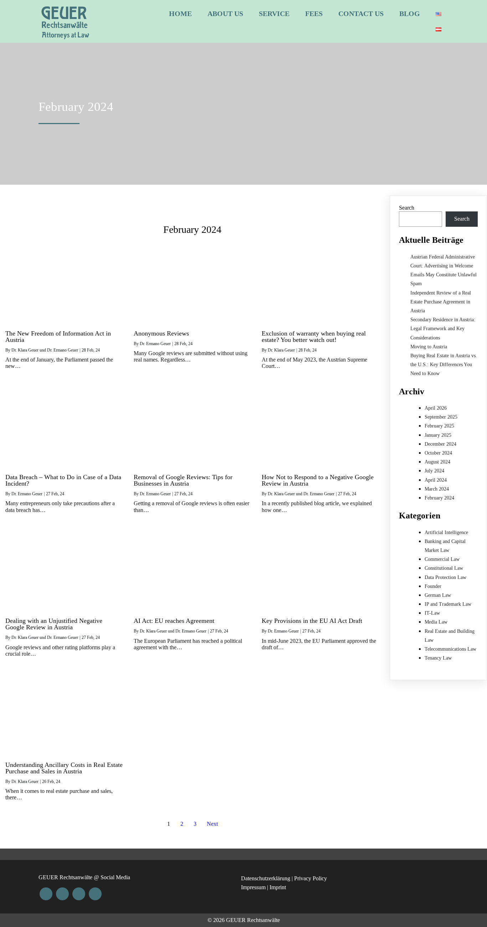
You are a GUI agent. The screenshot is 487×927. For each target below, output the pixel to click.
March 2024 (437, 489)
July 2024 (434, 470)
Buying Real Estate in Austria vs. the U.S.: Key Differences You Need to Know (443, 364)
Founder (433, 586)
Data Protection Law (445, 577)
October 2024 (438, 453)
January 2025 (438, 435)
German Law (438, 595)
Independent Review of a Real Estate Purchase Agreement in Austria (440, 301)
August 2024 (437, 462)
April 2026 (436, 408)
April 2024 (436, 480)
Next (212, 824)
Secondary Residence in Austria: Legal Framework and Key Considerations (442, 328)
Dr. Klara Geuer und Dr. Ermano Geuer (44, 350)
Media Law (436, 622)
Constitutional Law (444, 568)
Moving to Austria (428, 346)
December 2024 (440, 444)
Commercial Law (442, 559)
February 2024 (439, 498)
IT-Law (432, 613)
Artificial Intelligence (446, 532)
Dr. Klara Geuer (281, 350)
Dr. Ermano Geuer (155, 343)
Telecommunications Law (450, 649)
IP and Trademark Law (448, 604)
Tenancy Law (438, 658)
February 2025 (439, 426)
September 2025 (441, 417)
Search (406, 208)
